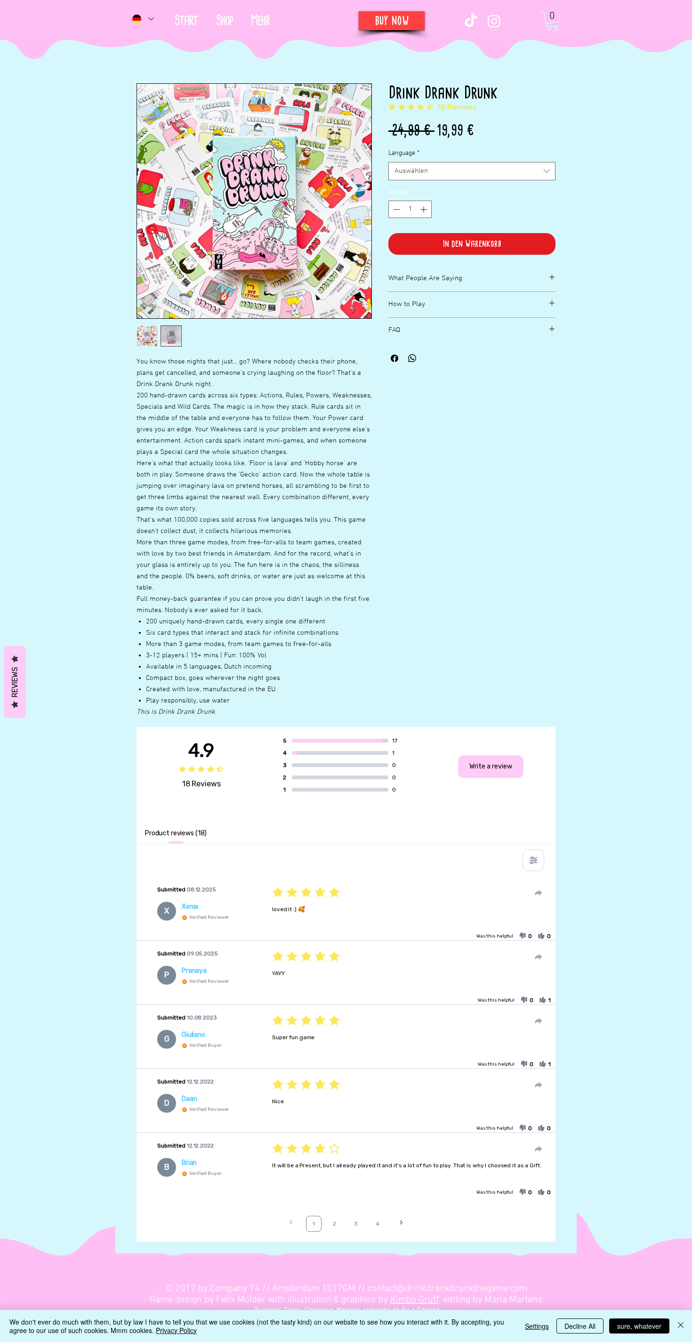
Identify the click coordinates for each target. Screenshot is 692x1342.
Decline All (579, 1326)
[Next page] (401, 1223)
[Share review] (538, 892)
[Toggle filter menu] (533, 860)
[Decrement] (396, 209)
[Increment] (424, 209)
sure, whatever (639, 1326)
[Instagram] (494, 21)
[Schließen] (680, 1326)
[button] (260, 20)
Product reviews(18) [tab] (176, 833)
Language (403, 153)
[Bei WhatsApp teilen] (412, 358)
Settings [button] (537, 1326)
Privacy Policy (176, 1330)
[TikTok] (471, 21)
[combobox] (471, 171)
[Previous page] (291, 1223)
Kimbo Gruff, (415, 1300)
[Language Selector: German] (142, 19)
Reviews (14, 682)
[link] (552, 20)
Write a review (490, 766)
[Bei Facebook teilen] (394, 358)
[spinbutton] (410, 209)
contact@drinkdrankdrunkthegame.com (447, 1288)
